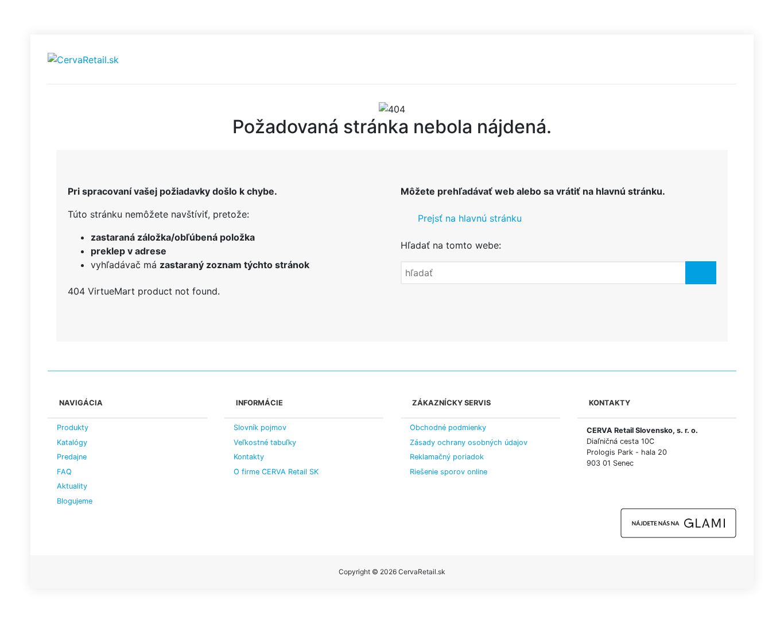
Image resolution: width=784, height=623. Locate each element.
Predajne (72, 456)
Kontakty (249, 456)
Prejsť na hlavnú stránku (468, 218)
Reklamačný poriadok (447, 456)
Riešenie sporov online (448, 471)
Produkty (72, 427)
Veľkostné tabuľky (265, 442)
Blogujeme (74, 501)
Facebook (593, 493)
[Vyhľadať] (700, 272)
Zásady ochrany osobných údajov (468, 442)
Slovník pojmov (260, 427)
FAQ (64, 471)
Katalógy (72, 442)
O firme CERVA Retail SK (276, 471)
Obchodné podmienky (448, 427)
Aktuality (72, 486)
